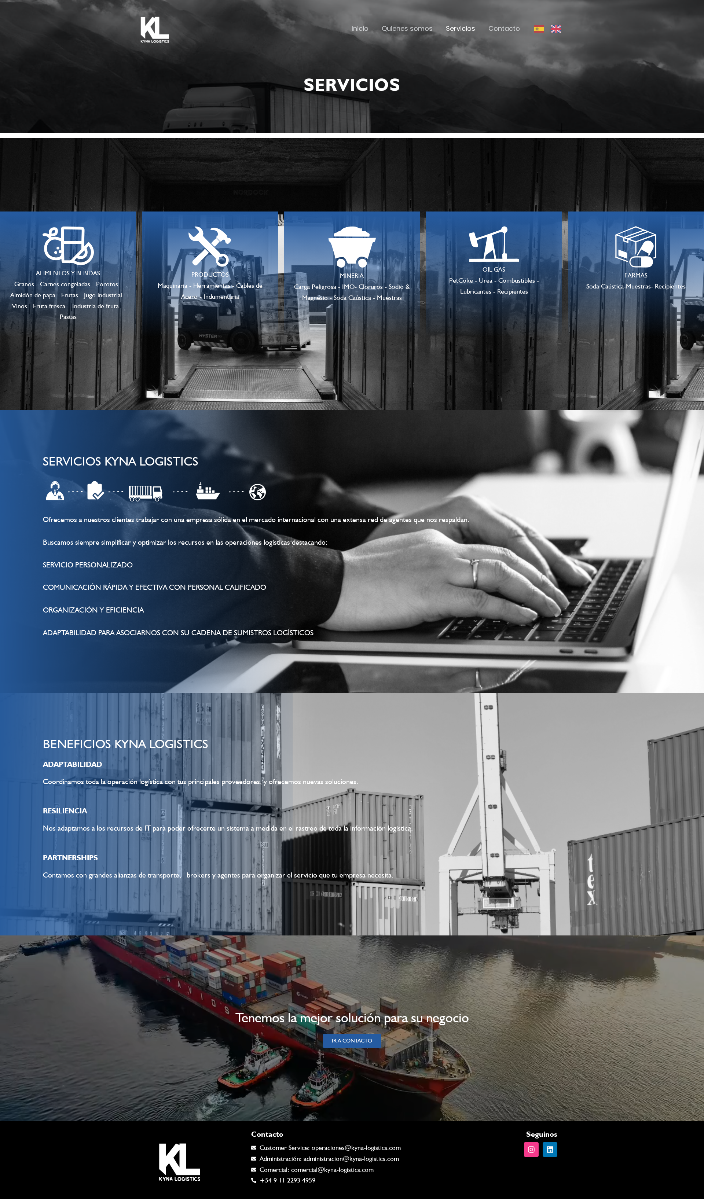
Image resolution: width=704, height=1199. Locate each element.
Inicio (360, 28)
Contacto (504, 28)
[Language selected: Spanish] (551, 28)
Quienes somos (407, 28)
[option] (557, 29)
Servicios (460, 28)
